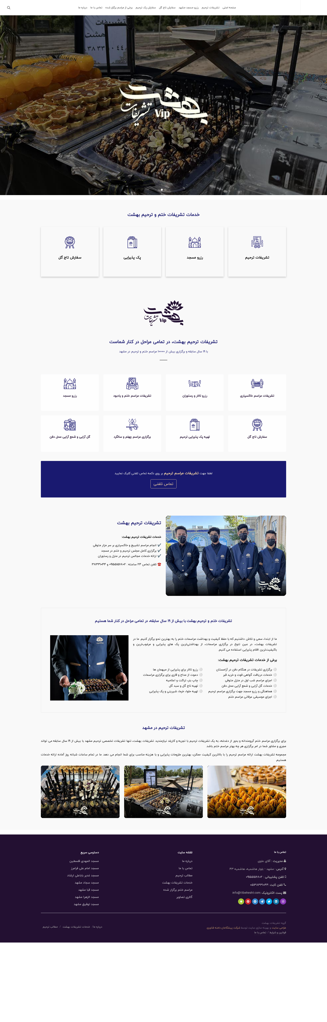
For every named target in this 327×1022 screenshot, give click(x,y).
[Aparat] (255, 901)
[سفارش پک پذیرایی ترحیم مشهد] (132, 252)
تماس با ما (185, 868)
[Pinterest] (248, 901)
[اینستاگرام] (283, 901)
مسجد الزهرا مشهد (87, 897)
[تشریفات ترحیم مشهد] (257, 252)
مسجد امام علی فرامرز (85, 868)
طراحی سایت (279, 927)
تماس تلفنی (163, 483)
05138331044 (259, 884)
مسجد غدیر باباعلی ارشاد (83, 875)
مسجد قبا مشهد (88, 889)
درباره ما (187, 861)
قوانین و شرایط (277, 932)
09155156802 (254, 877)
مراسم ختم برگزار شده (177, 889)
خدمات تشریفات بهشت (177, 882)
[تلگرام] (262, 901)
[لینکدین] (276, 901)
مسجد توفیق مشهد (86, 904)
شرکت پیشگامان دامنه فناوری (223, 927)
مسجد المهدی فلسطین (84, 861)
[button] (165, 190)
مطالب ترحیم (183, 875)
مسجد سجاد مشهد (87, 882)
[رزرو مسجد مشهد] (195, 252)
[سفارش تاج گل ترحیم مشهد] (70, 252)
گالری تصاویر (184, 897)
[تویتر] (269, 901)
